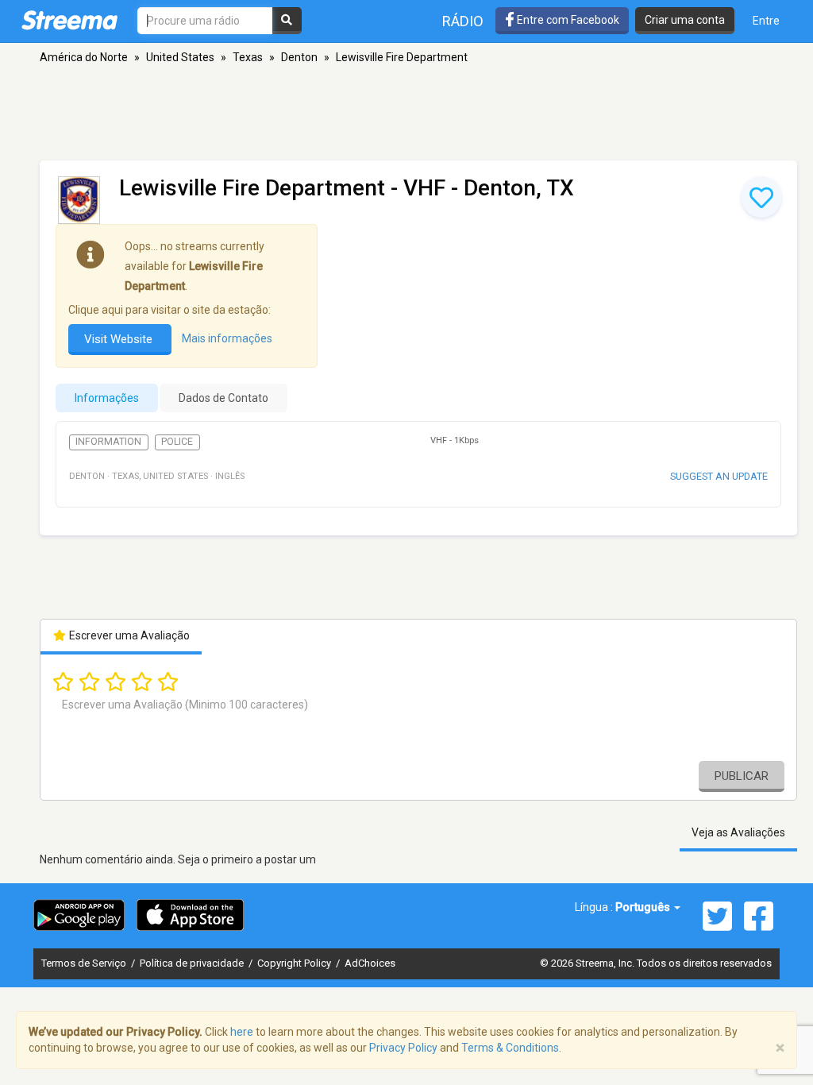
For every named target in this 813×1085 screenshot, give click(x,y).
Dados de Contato (223, 398)
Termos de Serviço (85, 963)
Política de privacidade (193, 963)
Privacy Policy (403, 1047)
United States (180, 57)
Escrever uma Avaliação (128, 635)
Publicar (742, 776)
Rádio (463, 21)
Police (177, 441)
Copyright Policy (295, 963)
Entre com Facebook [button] (566, 20)
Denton (299, 57)
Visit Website (120, 339)
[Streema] (69, 19)
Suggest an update (719, 476)
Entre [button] (766, 20)
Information (108, 441)
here (241, 1031)
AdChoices (370, 963)
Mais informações (227, 338)
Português (643, 907)
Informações (107, 398)
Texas (248, 57)
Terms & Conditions (510, 1047)
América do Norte (84, 57)
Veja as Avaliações (738, 832)
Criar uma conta (685, 20)
